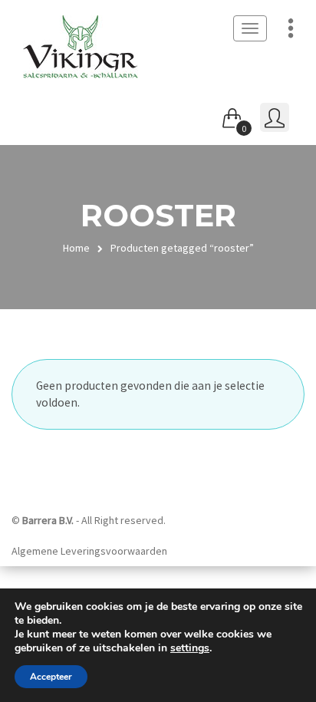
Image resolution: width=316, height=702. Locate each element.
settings (189, 648)
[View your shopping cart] (232, 115)
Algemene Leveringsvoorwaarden (89, 551)
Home (76, 248)
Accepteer (51, 677)
